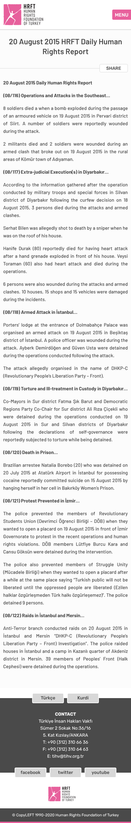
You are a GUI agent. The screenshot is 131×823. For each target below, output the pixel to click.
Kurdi (82, 698)
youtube (100, 772)
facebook (31, 772)
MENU (121, 15)
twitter (65, 772)
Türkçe (48, 698)
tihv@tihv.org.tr (68, 756)
